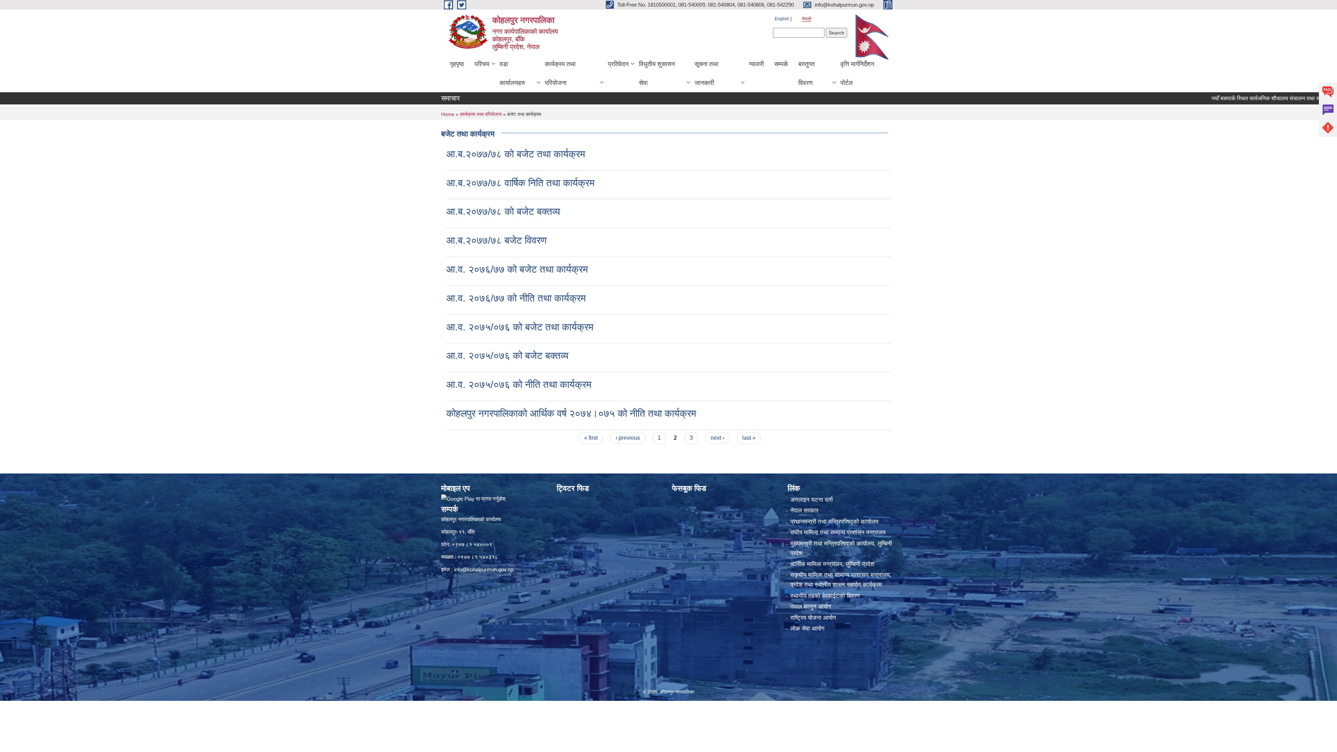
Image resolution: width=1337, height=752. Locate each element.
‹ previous (628, 438)
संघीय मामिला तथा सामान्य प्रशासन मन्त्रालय (837, 532)
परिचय (482, 64)
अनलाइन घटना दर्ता (811, 499)
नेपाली (806, 18)
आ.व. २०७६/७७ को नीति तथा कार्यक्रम (516, 298)
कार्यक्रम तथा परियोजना (560, 73)
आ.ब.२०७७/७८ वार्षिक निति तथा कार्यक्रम (520, 183)
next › (717, 438)
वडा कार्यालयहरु (512, 73)
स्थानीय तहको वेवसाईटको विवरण (825, 596)
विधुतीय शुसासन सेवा (657, 73)
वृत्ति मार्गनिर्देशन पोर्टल (857, 73)
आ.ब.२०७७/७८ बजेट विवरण (496, 240)
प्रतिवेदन (618, 64)
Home (447, 114)
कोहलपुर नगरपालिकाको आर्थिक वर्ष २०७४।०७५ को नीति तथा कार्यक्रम (571, 413)
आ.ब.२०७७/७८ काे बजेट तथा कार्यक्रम (515, 154)
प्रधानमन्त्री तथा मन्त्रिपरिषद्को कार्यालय (834, 521)
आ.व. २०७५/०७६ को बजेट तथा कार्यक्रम (520, 327)
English (782, 18)
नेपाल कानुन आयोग (810, 606)
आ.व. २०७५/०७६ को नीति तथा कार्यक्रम (519, 384)
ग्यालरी (756, 64)
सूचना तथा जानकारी (706, 73)
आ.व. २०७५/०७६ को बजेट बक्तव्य (507, 355)
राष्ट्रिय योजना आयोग (813, 617)
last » (749, 438)
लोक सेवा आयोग (807, 628)
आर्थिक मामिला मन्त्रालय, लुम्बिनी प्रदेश (832, 564)
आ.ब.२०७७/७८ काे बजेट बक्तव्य (503, 211)
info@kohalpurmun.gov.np (483, 569)
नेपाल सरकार (804, 510)
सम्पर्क (781, 64)
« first (590, 438)
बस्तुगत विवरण (806, 73)
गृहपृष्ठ (457, 64)
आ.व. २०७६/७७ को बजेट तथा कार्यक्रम (517, 269)
